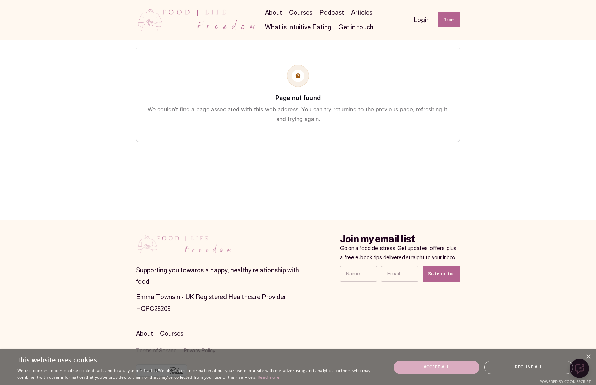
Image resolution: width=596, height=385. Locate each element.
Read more (269, 377)
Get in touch (356, 27)
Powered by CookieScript (565, 381)
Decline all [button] (529, 367)
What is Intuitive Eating (298, 27)
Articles (361, 12)
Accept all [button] (436, 367)
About (273, 12)
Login (422, 19)
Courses (300, 12)
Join (449, 19)
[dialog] (298, 367)
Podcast (331, 12)
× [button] (588, 356)
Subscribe (441, 273)
